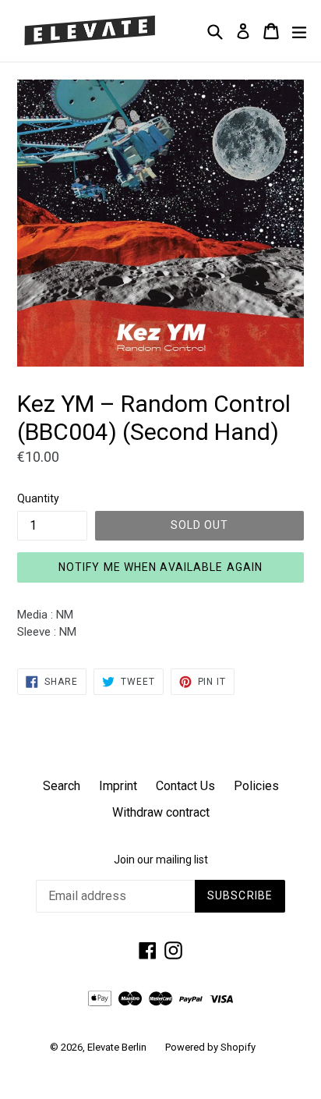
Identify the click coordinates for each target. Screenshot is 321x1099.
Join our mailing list (161, 859)
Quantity (38, 498)
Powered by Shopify (210, 1047)
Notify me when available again (160, 567)
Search (61, 785)
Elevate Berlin (116, 1047)
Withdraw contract (161, 812)
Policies (256, 785)
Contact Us (185, 785)
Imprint (118, 785)
